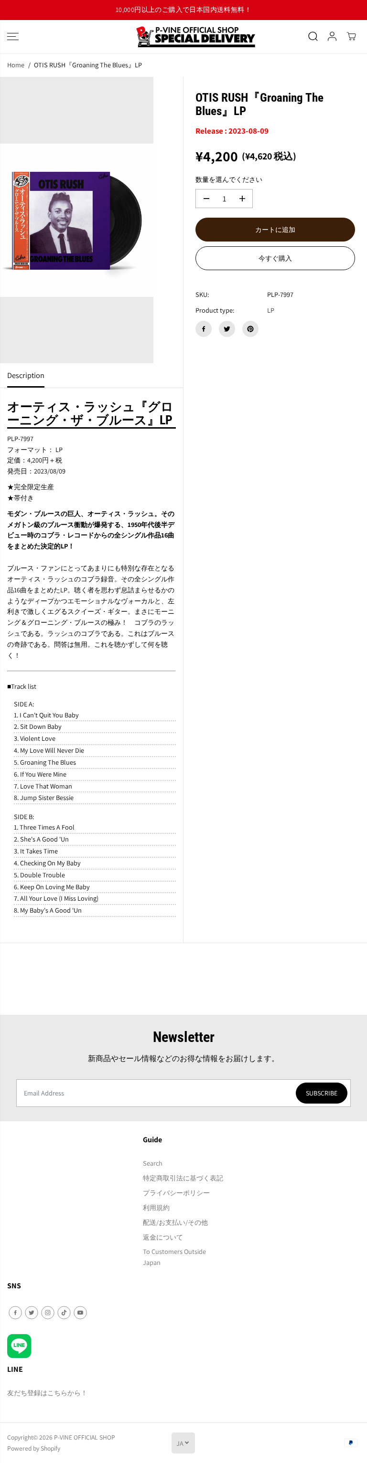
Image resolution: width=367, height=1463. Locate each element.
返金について (163, 1237)
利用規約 (156, 1207)
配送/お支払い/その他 (175, 1222)
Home (15, 64)
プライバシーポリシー (176, 1192)
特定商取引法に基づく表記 (183, 1177)
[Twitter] (227, 329)
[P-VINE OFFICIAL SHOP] (183, 36)
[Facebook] (203, 329)
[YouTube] (80, 1313)
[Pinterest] (250, 329)
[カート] (351, 36)
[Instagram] (48, 1313)
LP (270, 310)
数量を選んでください (228, 179)
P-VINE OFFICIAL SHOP (84, 1437)
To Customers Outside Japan (174, 1257)
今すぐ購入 (275, 258)
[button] (13, 36)
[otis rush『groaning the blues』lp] (76, 220)
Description (25, 375)
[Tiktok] (64, 1313)
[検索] (313, 36)
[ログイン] (332, 36)
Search (152, 1163)
